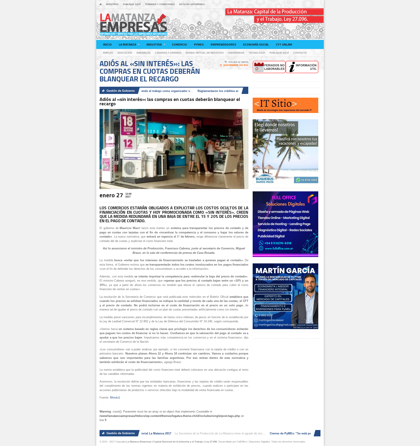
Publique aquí (131, 4)
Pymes (199, 44)
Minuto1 (115, 397)
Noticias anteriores (192, 4)
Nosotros (112, 4)
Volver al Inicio (238, 62)
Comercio (179, 44)
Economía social (256, 44)
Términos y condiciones (160, 4)
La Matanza (127, 44)
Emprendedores (223, 44)
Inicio (107, 44)
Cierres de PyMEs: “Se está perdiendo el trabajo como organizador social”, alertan (144, 91)
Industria (154, 44)
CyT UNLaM (284, 44)
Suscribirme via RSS (235, 65)
